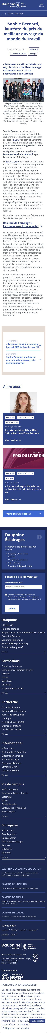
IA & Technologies (14, 563)
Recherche (34, 49)
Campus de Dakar (10, 770)
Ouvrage (32, 54)
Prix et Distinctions (11, 707)
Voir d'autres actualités (18, 513)
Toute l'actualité (15, 13)
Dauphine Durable (11, 636)
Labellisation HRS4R (11, 729)
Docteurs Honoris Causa (14, 711)
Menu (41, 6)
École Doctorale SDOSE (13, 722)
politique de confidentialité (31, 599)
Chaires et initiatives (11, 725)
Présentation (8, 748)
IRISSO (16, 139)
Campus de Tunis (10, 766)
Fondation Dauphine (12, 647)
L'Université (7, 625)
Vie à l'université (10, 789)
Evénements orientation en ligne (18, 669)
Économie (11, 557)
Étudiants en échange (12, 755)
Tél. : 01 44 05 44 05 (9, 963)
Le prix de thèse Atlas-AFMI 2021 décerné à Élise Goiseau (22, 431)
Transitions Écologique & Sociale (20, 566)
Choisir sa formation (12, 666)
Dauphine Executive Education (21, 868)
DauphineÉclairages (15, 537)
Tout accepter (37, 1020)
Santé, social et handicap (14, 807)
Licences (6, 673)
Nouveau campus (10, 628)
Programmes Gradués (13, 688)
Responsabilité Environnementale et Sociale (23, 632)
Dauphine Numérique (12, 639)
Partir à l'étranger (10, 759)
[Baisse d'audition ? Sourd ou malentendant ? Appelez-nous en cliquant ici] (35, 960)
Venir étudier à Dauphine (14, 752)
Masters (6, 677)
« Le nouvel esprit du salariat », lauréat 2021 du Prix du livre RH (23, 489)
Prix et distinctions (18, 54)
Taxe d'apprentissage (12, 841)
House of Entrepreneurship (15, 643)
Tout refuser (8, 1024)
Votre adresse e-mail (13, 582)
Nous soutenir (9, 837)
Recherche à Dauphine (13, 714)
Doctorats (6, 684)
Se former (6, 852)
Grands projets (9, 834)
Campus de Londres (11, 763)
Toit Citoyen (12, 161)
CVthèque (6, 718)
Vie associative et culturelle (15, 793)
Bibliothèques (8, 811)
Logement (6, 796)
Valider (12, 608)
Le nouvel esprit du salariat (17, 154)
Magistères (7, 681)
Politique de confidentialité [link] (16, 1028)
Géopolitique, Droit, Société (18, 554)
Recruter (6, 845)
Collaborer (7, 849)
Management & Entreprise (18, 560)
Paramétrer (23, 1024)
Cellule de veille (9, 804)
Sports (5, 800)
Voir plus (5, 652)
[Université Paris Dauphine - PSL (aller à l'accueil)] (14, 5)
